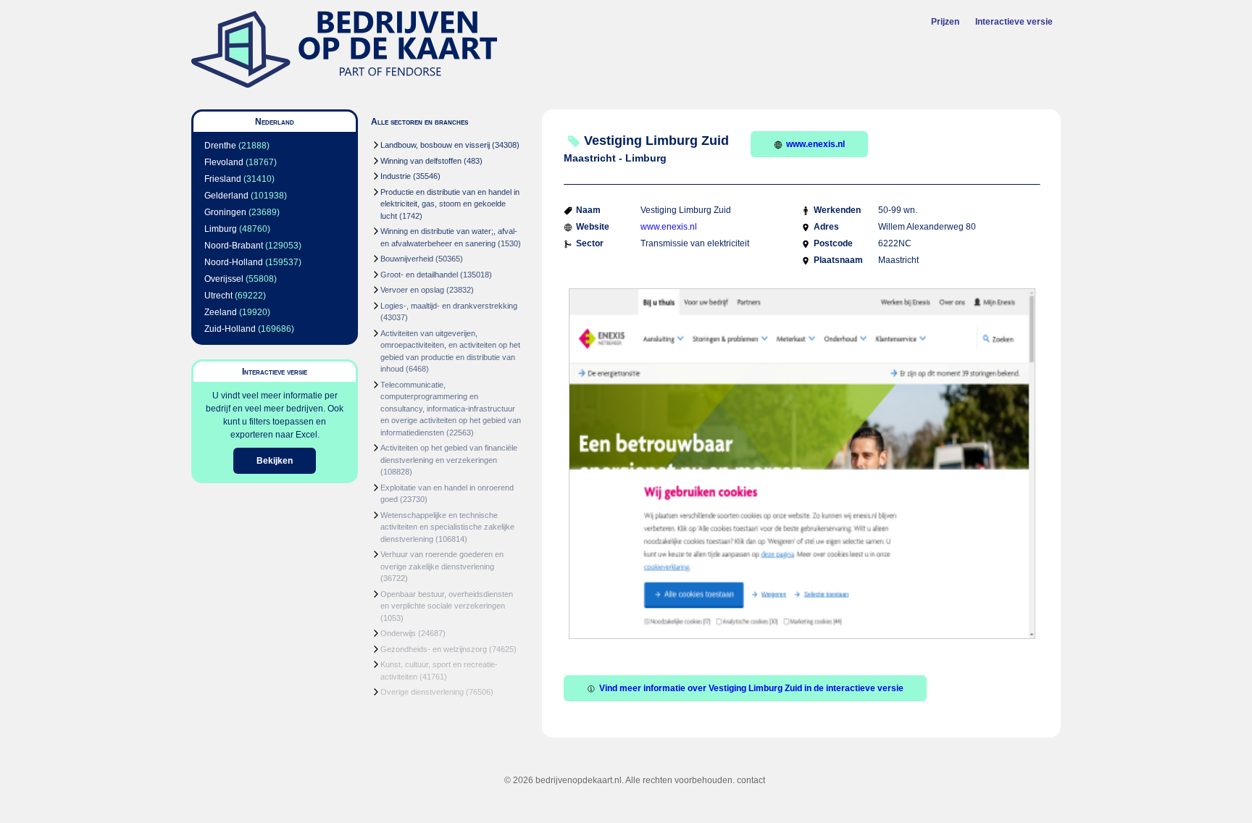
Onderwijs (398, 633)
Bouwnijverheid (406, 258)
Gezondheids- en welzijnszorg (433, 649)
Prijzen (945, 22)
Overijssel (223, 279)
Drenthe (220, 146)
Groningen (225, 212)
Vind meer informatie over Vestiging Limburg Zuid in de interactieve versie (751, 688)
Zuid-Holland (230, 329)
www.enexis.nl (815, 144)
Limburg (220, 229)
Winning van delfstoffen (421, 160)
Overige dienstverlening (422, 692)
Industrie (395, 176)
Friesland (222, 179)
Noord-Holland (233, 262)
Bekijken (274, 461)
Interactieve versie (1014, 22)
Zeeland (220, 312)
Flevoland (223, 162)
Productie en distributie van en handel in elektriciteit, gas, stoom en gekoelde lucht (449, 204)
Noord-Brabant (233, 246)
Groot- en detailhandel (419, 274)
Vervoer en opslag (412, 289)
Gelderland (226, 196)
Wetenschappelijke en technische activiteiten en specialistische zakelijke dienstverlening (447, 527)
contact (751, 780)
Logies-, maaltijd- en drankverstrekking (448, 305)
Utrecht (218, 296)
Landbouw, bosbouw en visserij (435, 145)
